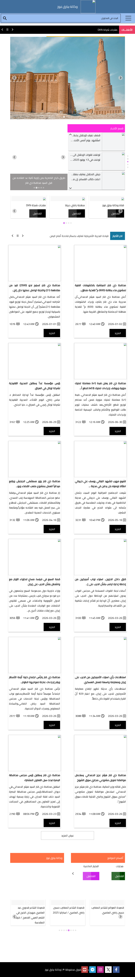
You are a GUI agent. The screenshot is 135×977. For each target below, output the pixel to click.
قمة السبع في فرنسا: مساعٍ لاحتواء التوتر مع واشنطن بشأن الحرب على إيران (34, 582)
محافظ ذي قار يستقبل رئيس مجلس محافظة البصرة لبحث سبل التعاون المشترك (34, 778)
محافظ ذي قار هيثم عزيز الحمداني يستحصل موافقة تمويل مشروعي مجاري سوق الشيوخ (100, 778)
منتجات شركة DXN (107, 29)
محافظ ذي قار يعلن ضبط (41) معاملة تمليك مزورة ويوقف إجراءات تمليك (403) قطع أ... (100, 386)
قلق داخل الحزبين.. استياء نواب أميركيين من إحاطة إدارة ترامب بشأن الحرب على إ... (100, 582)
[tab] (71, 116)
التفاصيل (115, 213)
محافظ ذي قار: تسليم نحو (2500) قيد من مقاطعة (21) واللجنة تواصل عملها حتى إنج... (34, 288)
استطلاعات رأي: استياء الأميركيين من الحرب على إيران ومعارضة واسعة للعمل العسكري (100, 680)
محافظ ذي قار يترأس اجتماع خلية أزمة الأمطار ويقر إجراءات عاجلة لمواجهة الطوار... (34, 680)
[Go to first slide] (14, 78)
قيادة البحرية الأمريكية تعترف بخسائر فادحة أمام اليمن (79, 235)
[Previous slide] (120, 78)
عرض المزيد (67, 835)
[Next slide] (70, 188)
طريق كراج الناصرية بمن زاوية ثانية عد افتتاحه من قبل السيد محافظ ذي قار (39, 180)
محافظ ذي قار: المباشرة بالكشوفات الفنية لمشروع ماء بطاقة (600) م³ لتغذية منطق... (100, 288)
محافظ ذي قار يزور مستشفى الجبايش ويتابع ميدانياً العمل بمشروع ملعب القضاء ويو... (34, 484)
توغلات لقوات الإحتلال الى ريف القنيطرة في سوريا (73, 135)
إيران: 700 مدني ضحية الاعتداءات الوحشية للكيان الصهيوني (68, 174)
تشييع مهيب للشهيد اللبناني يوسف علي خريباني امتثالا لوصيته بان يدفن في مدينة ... (100, 484)
